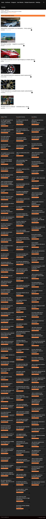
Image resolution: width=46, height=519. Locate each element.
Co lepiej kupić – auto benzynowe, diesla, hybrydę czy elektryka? (38, 220)
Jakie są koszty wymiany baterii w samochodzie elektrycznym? (37, 194)
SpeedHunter (3, 108)
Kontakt (3, 7)
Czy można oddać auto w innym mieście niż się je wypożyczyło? (37, 314)
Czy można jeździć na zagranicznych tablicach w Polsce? (38, 284)
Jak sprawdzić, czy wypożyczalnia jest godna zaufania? (22, 443)
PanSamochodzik (3, 76)
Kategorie (13, 2)
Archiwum (7, 2)
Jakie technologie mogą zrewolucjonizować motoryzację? (21, 162)
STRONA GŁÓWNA (12, 12)
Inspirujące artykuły (42, 517)
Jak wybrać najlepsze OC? (7, 420)
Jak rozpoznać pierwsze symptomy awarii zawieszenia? (16, 75)
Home (2, 2)
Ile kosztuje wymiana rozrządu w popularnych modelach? (37, 236)
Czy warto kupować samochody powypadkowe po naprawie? (38, 163)
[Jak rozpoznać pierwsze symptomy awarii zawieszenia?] (16, 69)
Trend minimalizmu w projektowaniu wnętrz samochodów (17, 91)
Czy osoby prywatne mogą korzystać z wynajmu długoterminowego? (7, 291)
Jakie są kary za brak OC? (7, 275)
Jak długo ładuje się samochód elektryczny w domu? (22, 342)
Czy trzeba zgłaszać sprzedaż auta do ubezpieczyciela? (5, 138)
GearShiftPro (3, 29)
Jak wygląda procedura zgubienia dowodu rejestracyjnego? (37, 401)
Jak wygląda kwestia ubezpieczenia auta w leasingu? (21, 309)
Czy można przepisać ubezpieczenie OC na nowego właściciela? (6, 427)
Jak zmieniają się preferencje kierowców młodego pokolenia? (23, 333)
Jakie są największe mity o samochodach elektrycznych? (7, 247)
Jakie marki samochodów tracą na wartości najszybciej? (37, 154)
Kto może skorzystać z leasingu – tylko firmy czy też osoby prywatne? (7, 482)
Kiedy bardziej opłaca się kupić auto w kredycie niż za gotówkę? (22, 130)
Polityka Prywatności (30, 2)
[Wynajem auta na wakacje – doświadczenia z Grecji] (15, 100)
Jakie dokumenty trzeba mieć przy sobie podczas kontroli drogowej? (22, 270)
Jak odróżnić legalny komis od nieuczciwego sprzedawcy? (38, 444)
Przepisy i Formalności (4, 57)
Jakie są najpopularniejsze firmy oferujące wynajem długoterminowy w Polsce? (7, 183)
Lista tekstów (20, 2)
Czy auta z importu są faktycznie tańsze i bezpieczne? (21, 223)
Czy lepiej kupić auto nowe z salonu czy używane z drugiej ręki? (22, 388)
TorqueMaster (3, 92)
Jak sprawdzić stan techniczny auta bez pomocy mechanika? (22, 452)
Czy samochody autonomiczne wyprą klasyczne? (5, 146)
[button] (43, 2)
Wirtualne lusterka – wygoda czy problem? (12, 44)
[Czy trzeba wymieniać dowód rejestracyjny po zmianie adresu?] (18, 53)
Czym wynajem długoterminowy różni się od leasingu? (38, 244)
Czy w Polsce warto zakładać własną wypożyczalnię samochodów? (7, 334)
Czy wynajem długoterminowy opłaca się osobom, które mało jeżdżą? (38, 379)
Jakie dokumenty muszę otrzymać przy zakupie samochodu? (6, 283)
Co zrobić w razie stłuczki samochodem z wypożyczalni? (22, 121)
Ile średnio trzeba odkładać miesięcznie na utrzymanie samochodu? (38, 259)
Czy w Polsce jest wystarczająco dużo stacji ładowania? (22, 397)
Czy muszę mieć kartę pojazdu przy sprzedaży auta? (37, 145)
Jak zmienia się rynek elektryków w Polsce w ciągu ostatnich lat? (23, 498)
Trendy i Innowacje (4, 88)
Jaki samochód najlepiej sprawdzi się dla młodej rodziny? (6, 161)
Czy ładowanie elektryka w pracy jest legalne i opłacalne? (38, 468)
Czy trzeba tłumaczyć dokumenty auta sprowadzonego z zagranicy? (7, 414)
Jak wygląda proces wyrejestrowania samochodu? (36, 452)
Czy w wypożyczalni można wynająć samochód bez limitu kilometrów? (23, 239)
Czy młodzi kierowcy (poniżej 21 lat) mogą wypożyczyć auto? (38, 343)
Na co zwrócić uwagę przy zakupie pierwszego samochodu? (7, 370)
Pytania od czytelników (4, 125)
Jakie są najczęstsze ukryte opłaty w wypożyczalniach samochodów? (7, 450)
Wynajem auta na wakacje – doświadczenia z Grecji (15, 106)
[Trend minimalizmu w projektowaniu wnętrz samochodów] (17, 84)
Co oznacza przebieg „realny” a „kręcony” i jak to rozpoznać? (38, 267)
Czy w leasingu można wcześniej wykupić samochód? (37, 299)
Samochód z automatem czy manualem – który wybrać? (16, 28)
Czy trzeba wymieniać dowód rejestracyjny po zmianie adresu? (18, 59)
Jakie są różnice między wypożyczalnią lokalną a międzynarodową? (37, 460)
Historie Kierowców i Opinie (5, 104)
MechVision (3, 45)
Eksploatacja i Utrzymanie (5, 73)
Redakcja (38, 2)
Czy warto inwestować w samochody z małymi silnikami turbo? (6, 225)
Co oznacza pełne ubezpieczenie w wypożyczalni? (5, 255)
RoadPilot (2, 61)
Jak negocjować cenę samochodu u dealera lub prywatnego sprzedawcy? (7, 299)
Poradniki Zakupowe (4, 26)
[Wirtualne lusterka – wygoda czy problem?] (12, 38)
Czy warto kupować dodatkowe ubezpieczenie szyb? (7, 399)
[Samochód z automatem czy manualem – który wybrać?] (16, 22)
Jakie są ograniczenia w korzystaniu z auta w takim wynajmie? (38, 276)
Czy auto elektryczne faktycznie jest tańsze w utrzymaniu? (37, 351)
